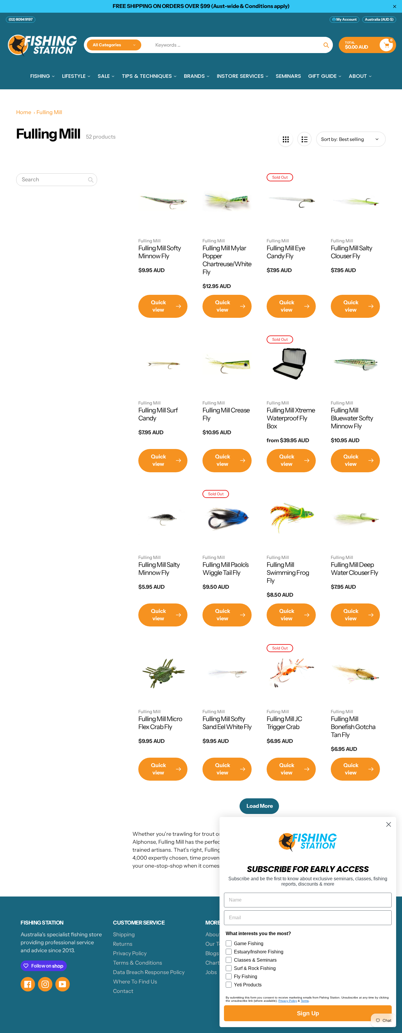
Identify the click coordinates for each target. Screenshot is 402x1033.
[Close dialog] (388, 824)
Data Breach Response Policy (149, 972)
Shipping (124, 934)
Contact (123, 991)
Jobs (211, 972)
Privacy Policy (130, 953)
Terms (305, 1000)
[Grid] (285, 139)
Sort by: (329, 139)
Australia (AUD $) (379, 19)
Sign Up (308, 1013)
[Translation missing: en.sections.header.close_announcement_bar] (395, 6)
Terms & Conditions (137, 963)
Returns (122, 944)
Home (23, 112)
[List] (304, 139)
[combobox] (56, 179)
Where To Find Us (135, 981)
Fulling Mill (49, 112)
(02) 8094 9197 (21, 19)
